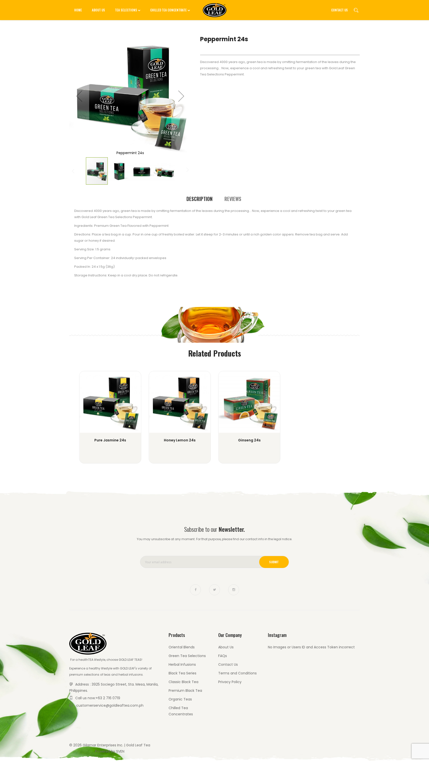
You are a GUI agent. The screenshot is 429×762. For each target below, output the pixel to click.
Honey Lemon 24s (180, 440)
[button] (79, 96)
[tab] (199, 199)
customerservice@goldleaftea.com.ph (109, 705)
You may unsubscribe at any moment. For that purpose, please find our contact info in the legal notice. (214, 539)
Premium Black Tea (185, 690)
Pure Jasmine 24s (110, 440)
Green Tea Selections (187, 655)
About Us (226, 647)
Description (199, 198)
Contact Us (339, 9)
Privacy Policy (230, 681)
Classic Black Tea (183, 681)
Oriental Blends (182, 647)
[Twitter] (214, 589)
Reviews (232, 198)
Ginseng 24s (249, 440)
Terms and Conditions (237, 673)
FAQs (222, 655)
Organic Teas (180, 699)
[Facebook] (195, 589)
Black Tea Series (182, 673)
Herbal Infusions (182, 664)
